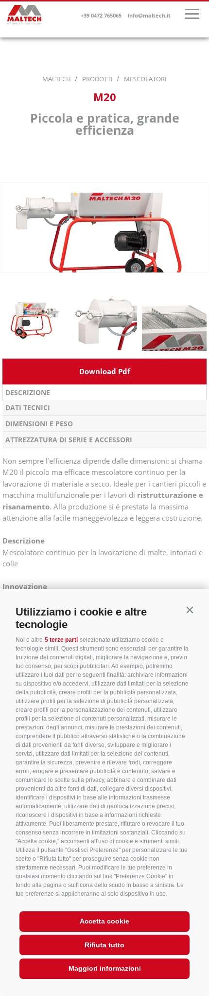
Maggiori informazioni (105, 968)
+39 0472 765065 (101, 15)
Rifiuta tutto (104, 945)
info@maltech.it (149, 15)
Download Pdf (104, 371)
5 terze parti (61, 639)
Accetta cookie (104, 921)
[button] (189, 610)
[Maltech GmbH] (24, 16)
